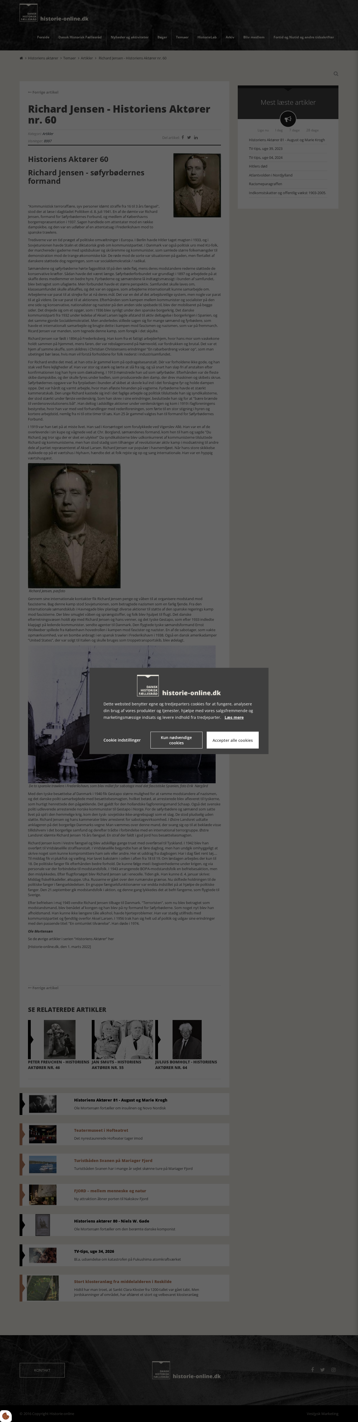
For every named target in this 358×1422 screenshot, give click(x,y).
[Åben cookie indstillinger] (6, 1416)
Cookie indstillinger (122, 740)
